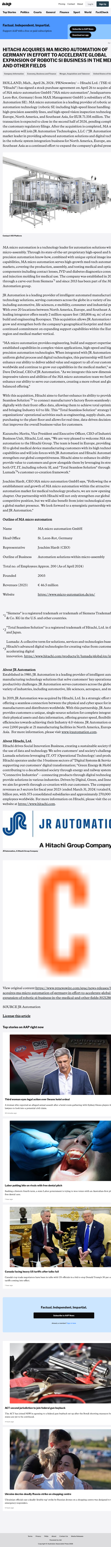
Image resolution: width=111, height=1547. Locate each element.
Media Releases (77, 1536)
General (50, 12)
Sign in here (71, 1323)
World (87, 12)
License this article (16, 1016)
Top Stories (9, 12)
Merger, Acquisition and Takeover (75, 73)
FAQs (46, 1536)
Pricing (61, 4)
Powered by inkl (56, 1540)
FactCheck (102, 12)
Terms (30, 1536)
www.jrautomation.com (79, 732)
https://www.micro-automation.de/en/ (66, 594)
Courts (38, 12)
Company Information (14, 73)
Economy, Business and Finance (41, 73)
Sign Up (102, 4)
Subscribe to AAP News (82, 29)
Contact (71, 4)
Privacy (38, 1536)
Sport (76, 12)
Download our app (80, 35)
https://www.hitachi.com (36, 803)
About (80, 4)
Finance (64, 12)
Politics (24, 12)
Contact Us (63, 1536)
